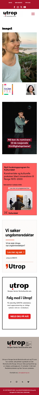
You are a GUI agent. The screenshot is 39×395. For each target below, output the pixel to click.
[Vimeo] (28, 382)
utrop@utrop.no (23, 373)
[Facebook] (11, 382)
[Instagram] (16, 382)
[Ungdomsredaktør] (19, 271)
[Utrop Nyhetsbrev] (19, 328)
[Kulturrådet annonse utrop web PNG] (19, 214)
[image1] (19, 82)
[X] (22, 382)
